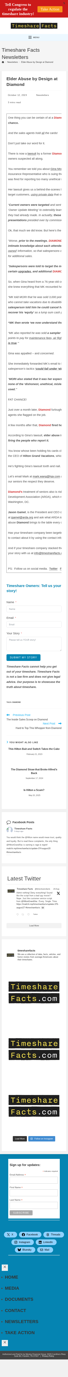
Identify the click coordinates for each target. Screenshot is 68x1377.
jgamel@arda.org (22, 517)
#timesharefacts (13, 852)
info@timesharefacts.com (50, 553)
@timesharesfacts (42, 889)
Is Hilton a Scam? (34, 790)
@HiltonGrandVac (29, 901)
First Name (16, 1187)
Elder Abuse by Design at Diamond (37, 62)
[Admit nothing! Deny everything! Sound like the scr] (34, 1049)
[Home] (3, 62)
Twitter (53, 568)
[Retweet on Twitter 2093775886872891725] (24, 915)
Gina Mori (56, 169)
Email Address (18, 1174)
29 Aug (56, 889)
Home (11, 1277)
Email (10, 617)
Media (12, 1288)
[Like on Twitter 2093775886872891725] (29, 915)
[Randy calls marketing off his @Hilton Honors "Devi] (34, 1106)
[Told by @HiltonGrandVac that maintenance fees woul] (34, 992)
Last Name (16, 1199)
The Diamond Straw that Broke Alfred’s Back (34, 771)
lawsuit (32, 153)
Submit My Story (23, 657)
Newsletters (42, 95)
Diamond (16, 702)
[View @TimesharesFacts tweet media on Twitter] (43, 907)
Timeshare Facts (23, 828)
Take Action (20, 1332)
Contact (15, 1310)
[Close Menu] (5, 1268)
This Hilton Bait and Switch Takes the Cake (34, 749)
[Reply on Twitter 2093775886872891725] (18, 915)
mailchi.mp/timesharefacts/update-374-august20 (28, 848)
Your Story (13, 633)
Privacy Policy (48, 1356)
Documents (19, 1299)
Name (10, 602)
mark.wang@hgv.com (46, 476)
